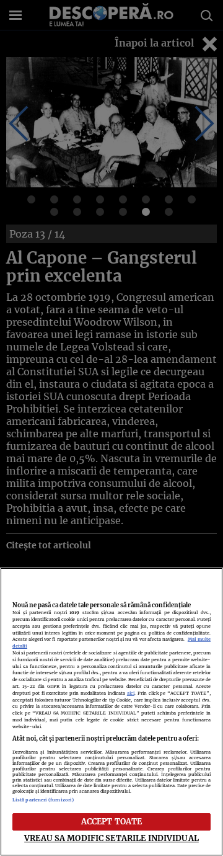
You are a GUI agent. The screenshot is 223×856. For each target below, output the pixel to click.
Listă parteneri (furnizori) (43, 800)
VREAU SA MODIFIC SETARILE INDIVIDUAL (111, 838)
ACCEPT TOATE (111, 821)
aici (130, 693)
